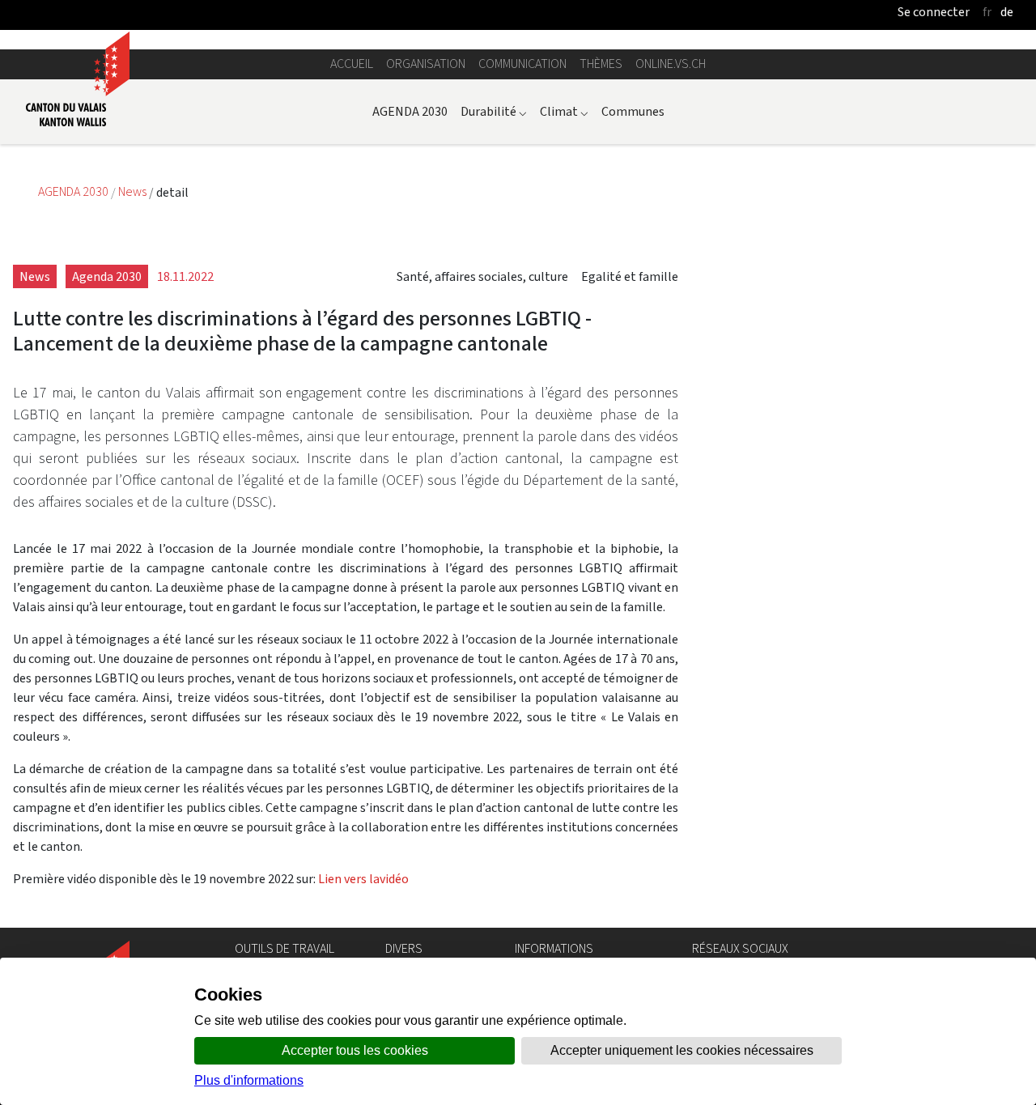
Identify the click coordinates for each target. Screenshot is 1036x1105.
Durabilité (494, 111)
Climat (564, 111)
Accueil (351, 63)
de (1006, 11)
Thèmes (601, 63)
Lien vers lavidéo (363, 878)
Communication (522, 63)
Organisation (425, 63)
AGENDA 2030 (410, 111)
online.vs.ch (670, 63)
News (133, 192)
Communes (632, 111)
